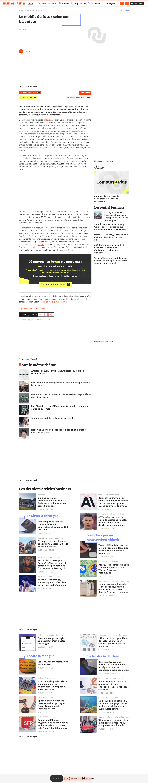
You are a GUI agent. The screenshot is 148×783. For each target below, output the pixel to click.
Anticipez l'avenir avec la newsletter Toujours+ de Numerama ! (58, 372)
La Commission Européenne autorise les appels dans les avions (60, 384)
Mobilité (40, 320)
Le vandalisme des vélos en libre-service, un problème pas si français (61, 395)
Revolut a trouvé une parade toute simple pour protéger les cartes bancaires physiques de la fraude (112, 666)
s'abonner (138, 3)
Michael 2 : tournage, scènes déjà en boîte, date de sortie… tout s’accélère (111, 237)
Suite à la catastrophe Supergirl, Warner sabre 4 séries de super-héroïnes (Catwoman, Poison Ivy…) (111, 227)
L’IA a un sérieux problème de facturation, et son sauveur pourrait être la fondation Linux (113, 642)
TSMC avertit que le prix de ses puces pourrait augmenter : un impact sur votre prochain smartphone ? (52, 685)
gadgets (40, 244)
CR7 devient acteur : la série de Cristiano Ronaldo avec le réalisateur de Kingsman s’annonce (109, 249)
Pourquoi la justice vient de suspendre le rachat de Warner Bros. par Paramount (113, 568)
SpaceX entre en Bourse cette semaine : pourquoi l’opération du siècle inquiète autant (51, 704)
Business (125, 10)
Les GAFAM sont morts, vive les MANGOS (53, 663)
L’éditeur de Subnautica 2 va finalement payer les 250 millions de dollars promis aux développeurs (113, 704)
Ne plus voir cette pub (28, 86)
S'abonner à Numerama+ (53, 284)
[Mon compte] (122, 3)
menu (30, 3)
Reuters (48, 119)
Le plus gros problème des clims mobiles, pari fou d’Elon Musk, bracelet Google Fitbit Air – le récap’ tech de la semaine (113, 588)
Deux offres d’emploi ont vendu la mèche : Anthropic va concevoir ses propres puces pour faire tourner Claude (113, 502)
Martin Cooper (27, 320)
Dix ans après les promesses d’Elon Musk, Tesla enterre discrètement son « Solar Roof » (52, 502)
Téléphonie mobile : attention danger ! (52, 418)
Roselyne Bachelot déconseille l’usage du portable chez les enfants (58, 431)
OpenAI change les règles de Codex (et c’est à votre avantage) (51, 641)
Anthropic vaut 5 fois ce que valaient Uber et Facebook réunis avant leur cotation (113, 685)
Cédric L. (28, 51)
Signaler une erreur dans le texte (32, 308)
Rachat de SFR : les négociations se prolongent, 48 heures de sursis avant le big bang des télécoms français (53, 724)
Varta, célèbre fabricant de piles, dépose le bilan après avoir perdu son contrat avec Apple (111, 260)
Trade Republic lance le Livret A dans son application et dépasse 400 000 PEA (53, 525)
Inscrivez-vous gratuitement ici (54, 301)
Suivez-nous (85, 92)
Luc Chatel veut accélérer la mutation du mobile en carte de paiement (59, 407)
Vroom (51, 320)
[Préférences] (127, 3)
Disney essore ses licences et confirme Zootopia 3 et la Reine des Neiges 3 (116, 216)
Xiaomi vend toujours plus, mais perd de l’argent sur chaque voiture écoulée (113, 723)
